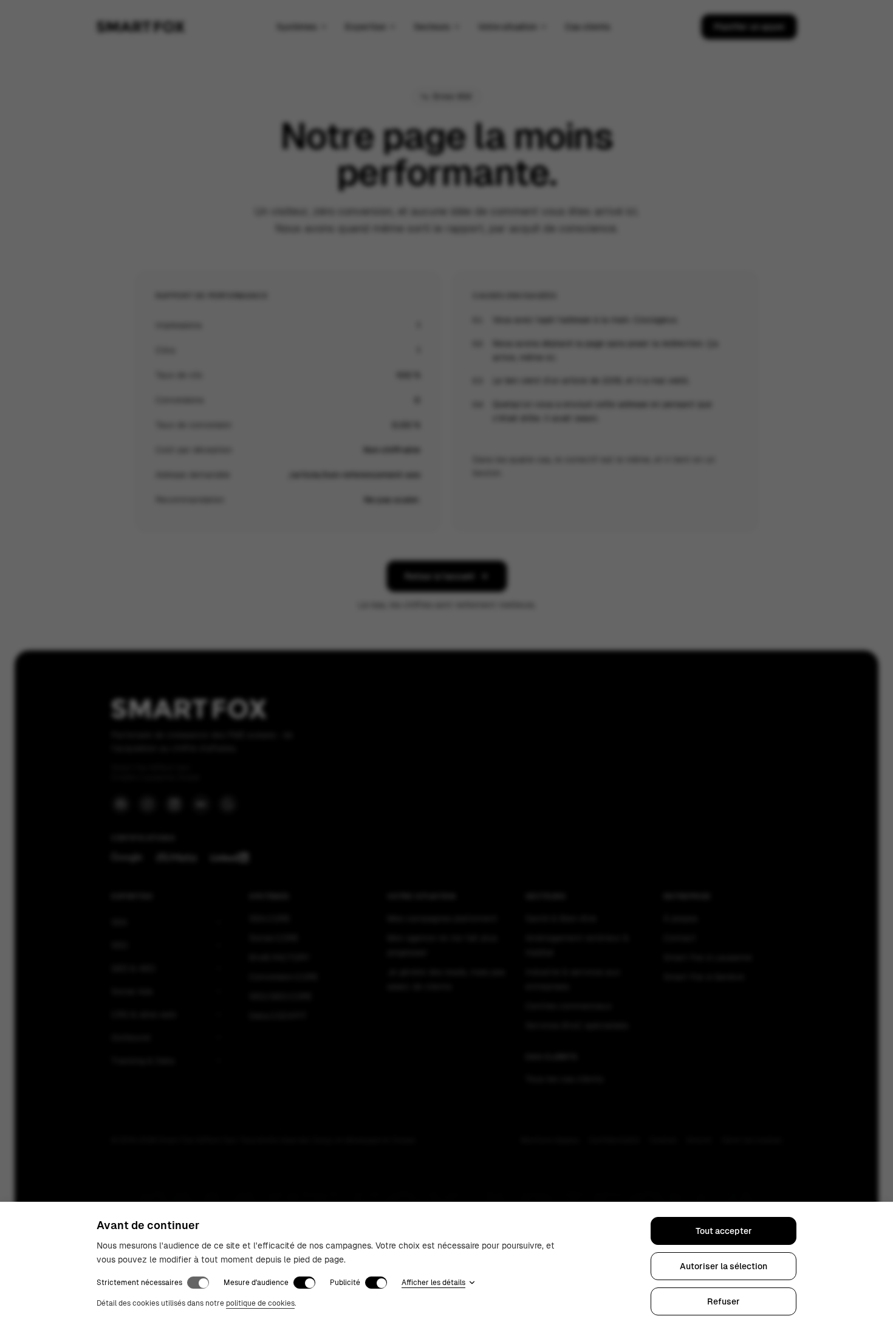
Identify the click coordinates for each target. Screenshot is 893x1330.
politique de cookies (260, 1303)
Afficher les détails (433, 1282)
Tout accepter (724, 1231)
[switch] (198, 1283)
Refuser (723, 1301)
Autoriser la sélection (723, 1266)
